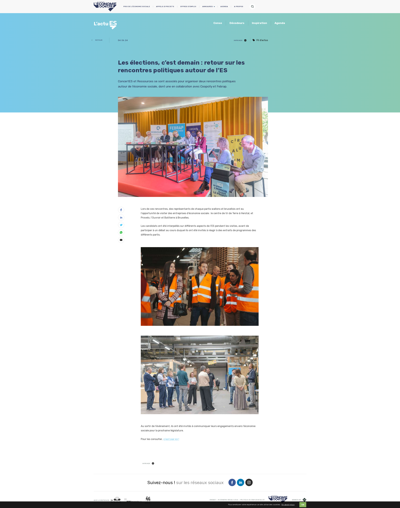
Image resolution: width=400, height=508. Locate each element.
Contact (213, 500)
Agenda (280, 23)
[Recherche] (254, 6)
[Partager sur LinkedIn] (121, 218)
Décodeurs (237, 23)
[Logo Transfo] (106, 23)
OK (302, 505)
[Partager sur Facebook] (121, 210)
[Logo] (278, 499)
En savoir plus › (288, 505)
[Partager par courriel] (121, 240)
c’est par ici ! (171, 439)
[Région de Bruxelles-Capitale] (116, 499)
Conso (217, 23)
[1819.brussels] (133, 500)
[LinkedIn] (240, 483)
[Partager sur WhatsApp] (121, 233)
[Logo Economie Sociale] (105, 6)
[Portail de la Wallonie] (147, 499)
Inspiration (259, 23)
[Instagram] (249, 483)
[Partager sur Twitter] (121, 225)
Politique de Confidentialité (252, 500)
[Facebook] (232, 483)
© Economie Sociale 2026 (228, 500)
